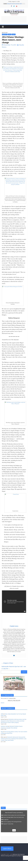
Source (2, 702)
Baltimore (5, 34)
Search (24, 672)
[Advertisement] (14, 19)
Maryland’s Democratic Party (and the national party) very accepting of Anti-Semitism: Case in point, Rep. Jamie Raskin (13, 738)
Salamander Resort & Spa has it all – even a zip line (14, 667)
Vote (14, 830)
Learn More (7, 849)
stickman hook (4, 726)
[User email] (14, 655)
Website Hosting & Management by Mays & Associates (14, 855)
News (9, 34)
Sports (13, 34)
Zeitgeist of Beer (7, 663)
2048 (2, 714)
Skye (2, 731)
